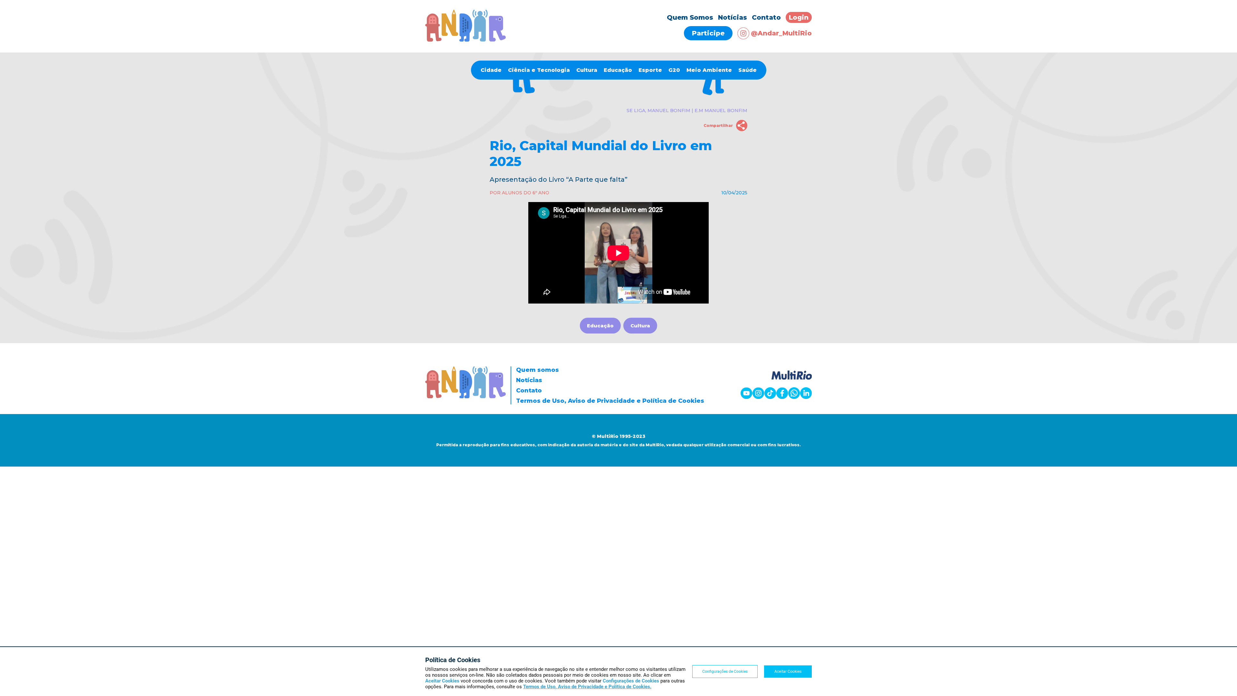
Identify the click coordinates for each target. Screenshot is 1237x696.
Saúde (747, 70)
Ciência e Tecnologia (539, 70)
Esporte (650, 70)
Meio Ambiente (709, 70)
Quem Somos (690, 17)
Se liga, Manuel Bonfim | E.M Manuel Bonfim (687, 110)
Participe (708, 33)
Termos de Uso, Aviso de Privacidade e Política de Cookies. (587, 687)
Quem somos (537, 369)
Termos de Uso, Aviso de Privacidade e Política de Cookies (610, 400)
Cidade (491, 70)
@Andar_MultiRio (781, 33)
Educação (618, 70)
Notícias (732, 17)
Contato (766, 17)
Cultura (586, 70)
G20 (674, 70)
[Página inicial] (465, 40)
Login (799, 17)
